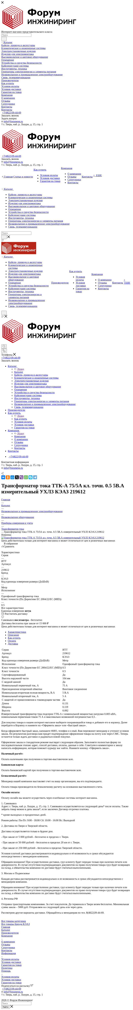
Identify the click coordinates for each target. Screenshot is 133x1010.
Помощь (6, 971)
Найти (5, 1007)
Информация (8, 953)
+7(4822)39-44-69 (11, 112)
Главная (5, 927)
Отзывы (5, 944)
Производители (10, 932)
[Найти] (4, 39)
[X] (17, 477)
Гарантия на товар (11, 965)
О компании (8, 941)
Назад (21, 369)
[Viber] (21, 477)
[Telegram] (35, 477)
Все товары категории (13, 921)
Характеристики (17, 632)
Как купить (20, 418)
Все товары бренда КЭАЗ (15, 924)
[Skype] (30, 477)
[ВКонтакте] (3, 477)
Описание (13, 635)
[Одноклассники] (8, 477)
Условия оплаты (10, 959)
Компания (19, 436)
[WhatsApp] (26, 477)
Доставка (13, 643)
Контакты (6, 950)
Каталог (18, 372)
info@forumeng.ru (13, 121)
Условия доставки (11, 962)
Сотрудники (8, 947)
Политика (6, 968)
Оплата (12, 640)
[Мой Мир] (12, 477)
